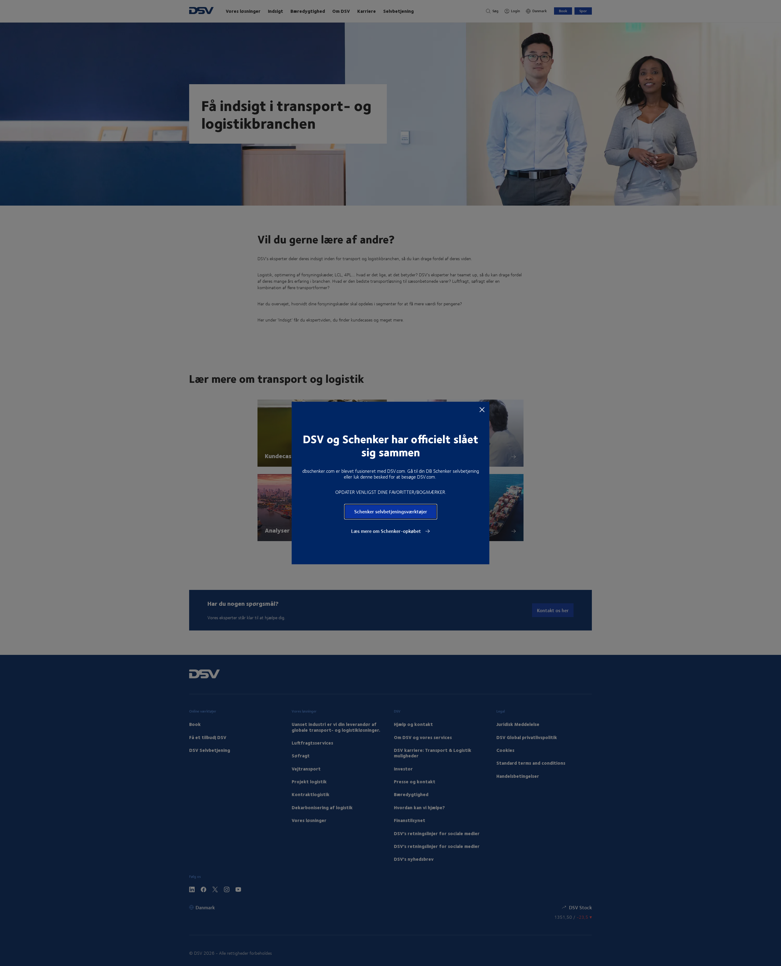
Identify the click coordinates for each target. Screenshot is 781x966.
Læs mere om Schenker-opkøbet (386, 531)
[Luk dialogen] (482, 409)
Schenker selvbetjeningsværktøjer (390, 511)
